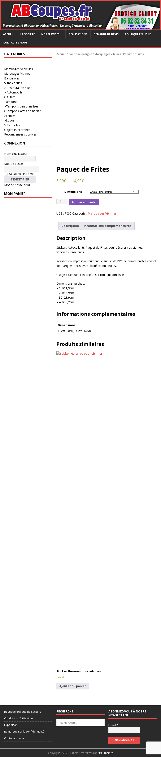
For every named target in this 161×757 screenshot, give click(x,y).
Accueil (8, 34)
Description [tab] (70, 226)
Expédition (11, 725)
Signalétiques (13, 83)
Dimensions (73, 192)
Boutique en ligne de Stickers (22, 712)
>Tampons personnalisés (21, 106)
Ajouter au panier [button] (72, 686)
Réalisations (78, 34)
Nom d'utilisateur (15, 154)
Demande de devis (106, 34)
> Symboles (12, 125)
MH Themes (106, 753)
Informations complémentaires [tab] (107, 226)
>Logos (9, 120)
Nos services (50, 34)
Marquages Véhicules (18, 69)
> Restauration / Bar (18, 88)
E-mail (113, 725)
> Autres (10, 97)
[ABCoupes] (80, 28)
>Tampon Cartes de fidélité (22, 111)
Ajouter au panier (84, 202)
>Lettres (10, 116)
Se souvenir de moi (21, 174)
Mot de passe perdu (17, 185)
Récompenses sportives (20, 134)
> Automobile (13, 92)
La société (27, 34)
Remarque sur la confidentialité (24, 731)
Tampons (10, 102)
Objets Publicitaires (17, 130)
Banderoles (12, 78)
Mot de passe (13, 164)
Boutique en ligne (138, 34)
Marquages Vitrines (108, 54)
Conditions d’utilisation (18, 718)
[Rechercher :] (80, 722)
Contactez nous (15, 42)
